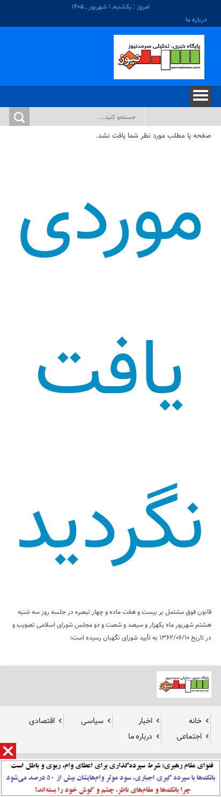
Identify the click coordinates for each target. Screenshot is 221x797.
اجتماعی (189, 737)
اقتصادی (42, 721)
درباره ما (196, 20)
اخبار (145, 721)
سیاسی (92, 721)
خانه (195, 721)
